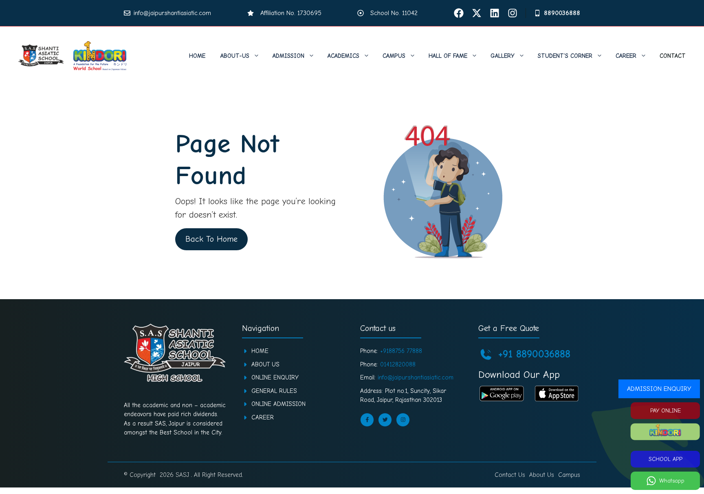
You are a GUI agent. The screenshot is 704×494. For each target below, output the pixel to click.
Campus (394, 56)
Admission (288, 56)
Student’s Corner (565, 56)
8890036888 (562, 13)
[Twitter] (477, 13)
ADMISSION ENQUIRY (659, 389)
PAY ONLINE (665, 410)
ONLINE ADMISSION (278, 404)
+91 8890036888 (534, 354)
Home (197, 56)
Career (626, 56)
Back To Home (211, 239)
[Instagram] (512, 13)
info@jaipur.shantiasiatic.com (172, 13)
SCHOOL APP (665, 459)
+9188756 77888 (401, 351)
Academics (343, 56)
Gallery (503, 56)
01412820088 (398, 364)
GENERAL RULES (274, 391)
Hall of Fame (448, 56)
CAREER (262, 417)
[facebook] (459, 13)
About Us (265, 364)
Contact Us (510, 475)
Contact (673, 56)
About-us (234, 56)
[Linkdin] (494, 13)
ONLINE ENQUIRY (275, 377)
